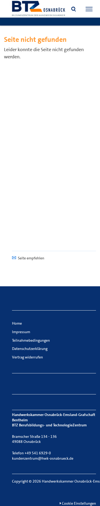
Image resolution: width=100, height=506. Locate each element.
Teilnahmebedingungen (31, 340)
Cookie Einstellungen (78, 503)
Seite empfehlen (31, 258)
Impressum (21, 331)
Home (17, 323)
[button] (73, 9)
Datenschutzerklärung (29, 348)
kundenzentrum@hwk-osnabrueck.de (42, 458)
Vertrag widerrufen (27, 357)
